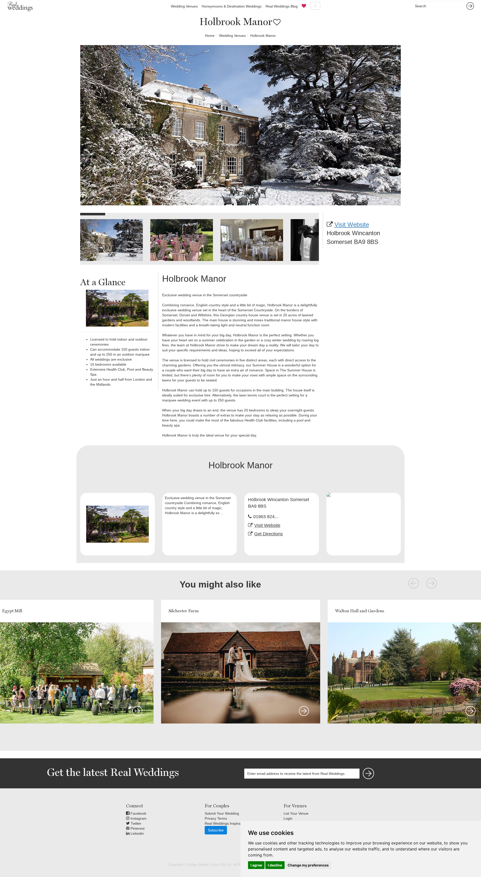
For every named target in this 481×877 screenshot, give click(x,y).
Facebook (138, 813)
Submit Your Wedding (222, 813)
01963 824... (265, 516)
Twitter (135, 823)
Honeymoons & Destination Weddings (232, 6)
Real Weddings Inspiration (225, 823)
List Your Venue (296, 813)
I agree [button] (256, 865)
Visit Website (351, 224)
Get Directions (268, 533)
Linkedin (137, 833)
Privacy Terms (216, 818)
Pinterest (137, 828)
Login (288, 818)
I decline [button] (275, 865)
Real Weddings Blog (282, 6)
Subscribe (216, 830)
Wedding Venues (184, 6)
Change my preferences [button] (308, 865)
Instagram (138, 818)
